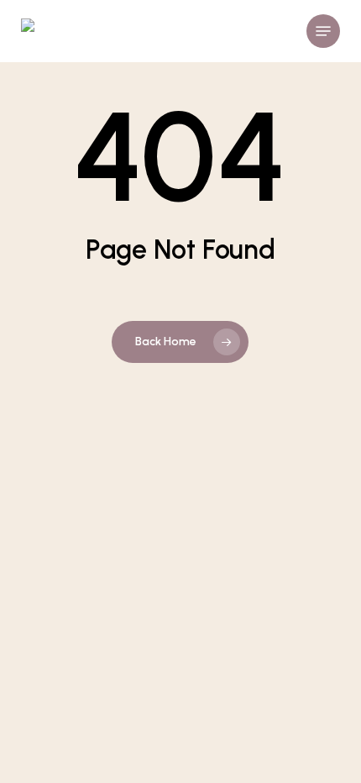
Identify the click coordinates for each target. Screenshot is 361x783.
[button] (323, 31)
